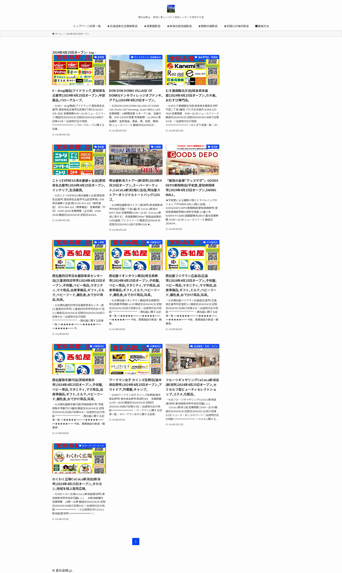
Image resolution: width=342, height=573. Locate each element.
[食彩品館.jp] (171, 9)
